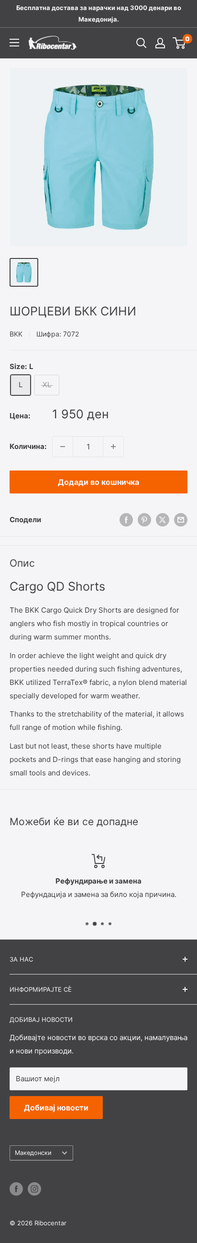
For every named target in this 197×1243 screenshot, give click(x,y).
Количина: (28, 446)
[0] (180, 43)
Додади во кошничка (98, 482)
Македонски (33, 1152)
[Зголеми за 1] (113, 447)
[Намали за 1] (63, 447)
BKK (16, 334)
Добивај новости (56, 1107)
